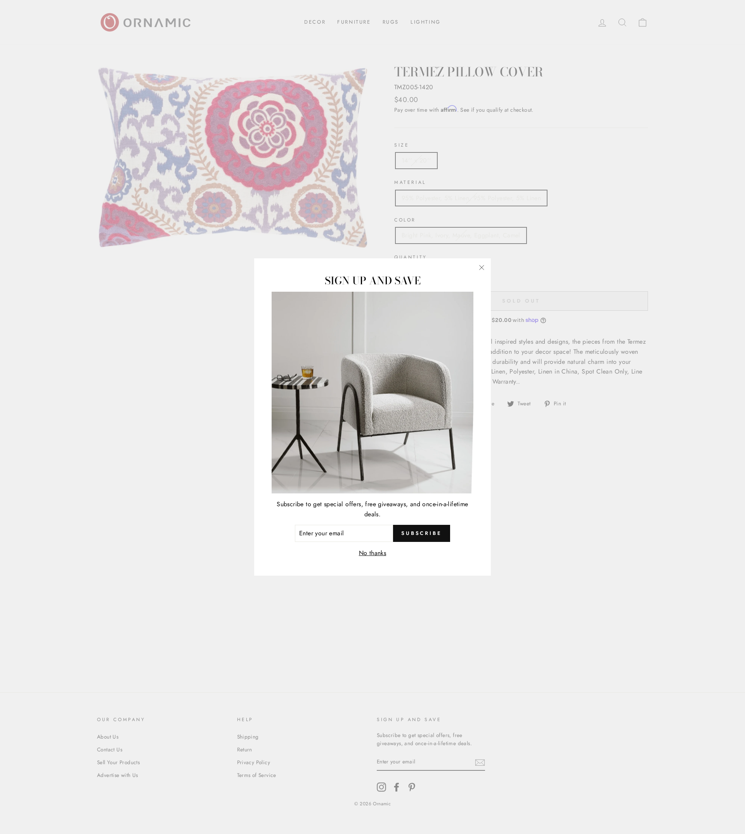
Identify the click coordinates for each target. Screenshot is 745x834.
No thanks (372, 553)
